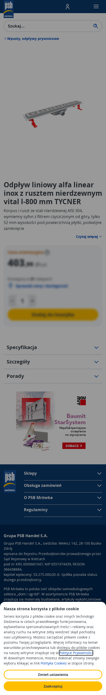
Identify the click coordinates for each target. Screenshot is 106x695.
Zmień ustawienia (53, 674)
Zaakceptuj (53, 686)
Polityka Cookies (54, 663)
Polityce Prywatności (76, 652)
